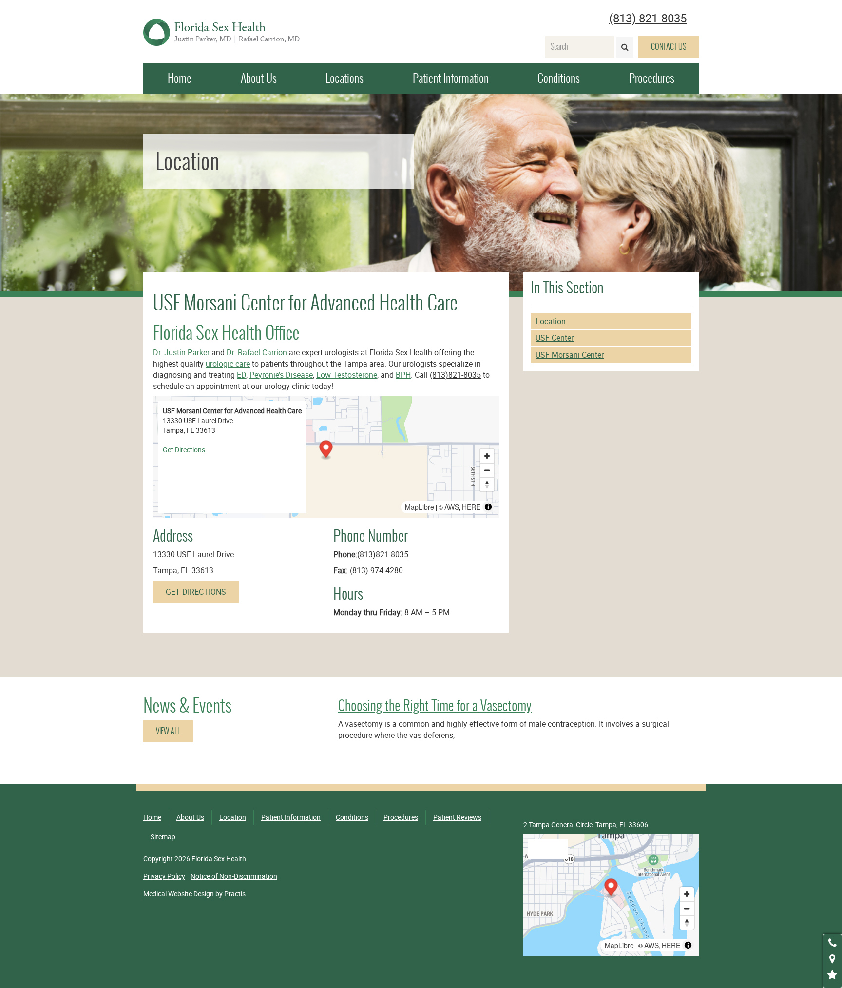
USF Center (555, 337)
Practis (235, 893)
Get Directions (184, 449)
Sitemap (163, 836)
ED (241, 374)
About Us (259, 78)
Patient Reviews (457, 817)
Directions (548, 848)
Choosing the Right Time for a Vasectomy (435, 706)
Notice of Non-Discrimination (234, 876)
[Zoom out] (487, 470)
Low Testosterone (346, 374)
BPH (403, 374)
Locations (344, 78)
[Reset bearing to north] (487, 484)
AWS (451, 507)
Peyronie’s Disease (281, 374)
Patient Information (451, 78)
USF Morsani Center (570, 354)
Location (551, 321)
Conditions (558, 78)
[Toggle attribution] (488, 507)
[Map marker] (325, 451)
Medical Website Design (178, 893)
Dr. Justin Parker (181, 352)
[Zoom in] (487, 456)
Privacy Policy (164, 876)
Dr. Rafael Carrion (257, 352)
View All (168, 730)
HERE (471, 507)
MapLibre (419, 507)
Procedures (651, 78)
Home (179, 78)
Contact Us (668, 46)
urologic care (228, 363)
